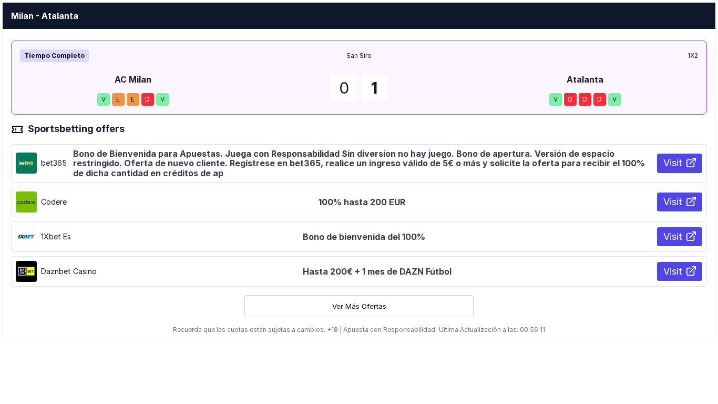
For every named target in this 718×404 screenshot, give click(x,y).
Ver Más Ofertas (359, 306)
